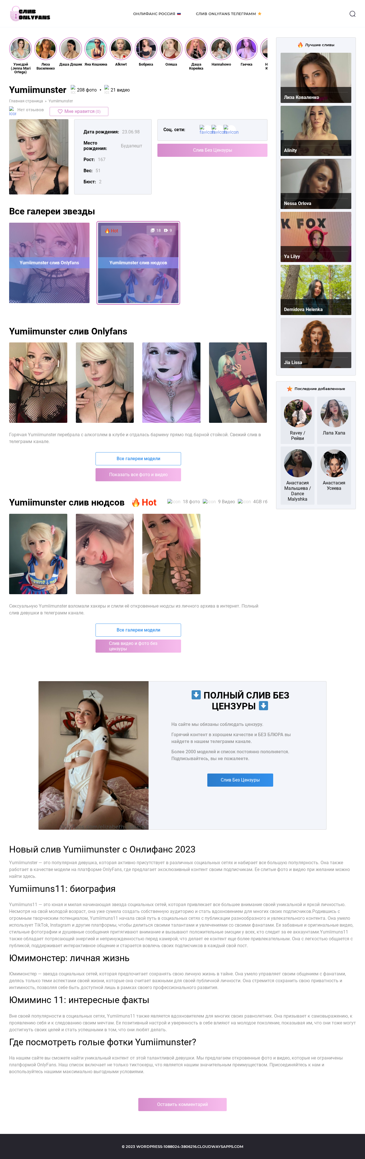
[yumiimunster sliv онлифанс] (171, 382)
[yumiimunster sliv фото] (105, 382)
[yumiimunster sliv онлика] (238, 382)
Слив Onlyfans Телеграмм (226, 13)
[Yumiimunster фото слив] (38, 554)
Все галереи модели (138, 458)
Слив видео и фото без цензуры (133, 646)
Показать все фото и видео (138, 474)
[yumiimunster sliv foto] (38, 382)
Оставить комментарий (182, 1104)
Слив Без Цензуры (212, 150)
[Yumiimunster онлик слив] (105, 554)
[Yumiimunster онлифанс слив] (171, 554)
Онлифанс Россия (154, 13)
